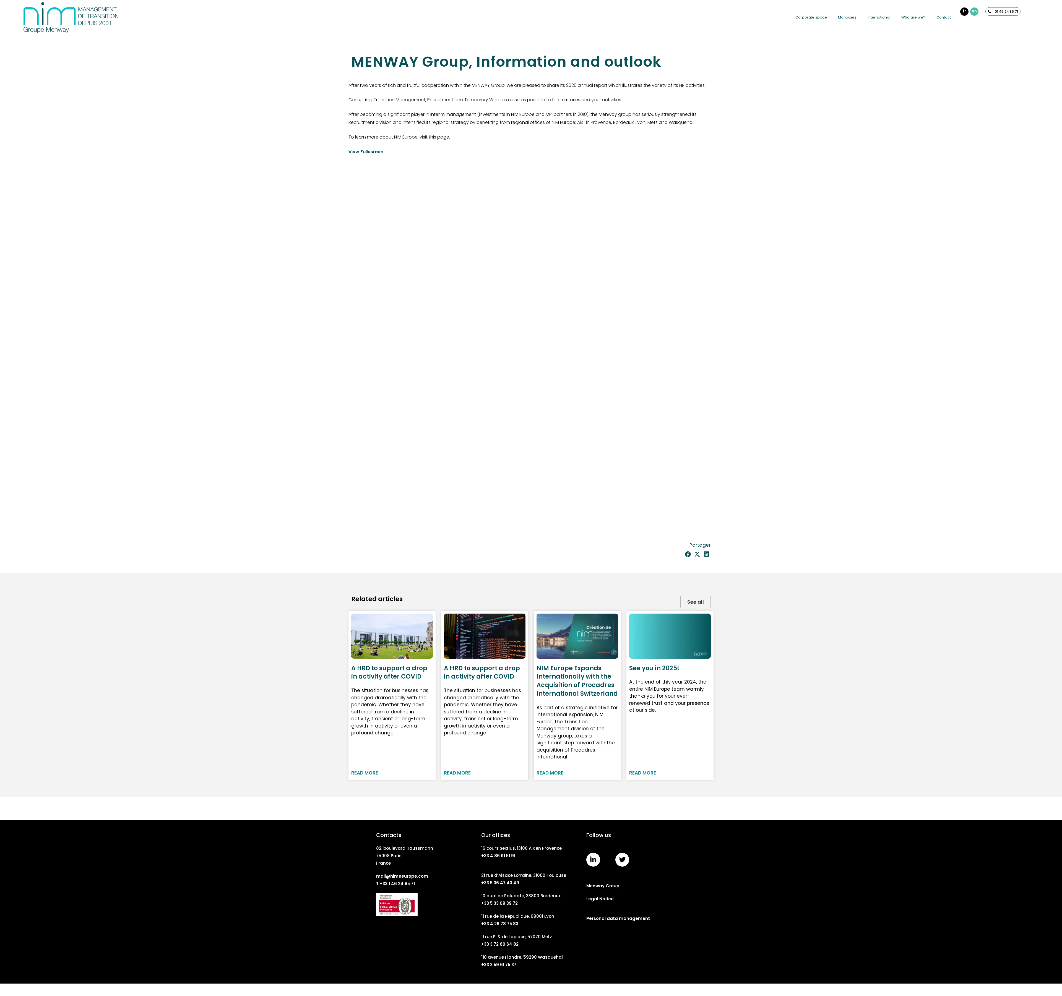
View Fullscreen (365, 151)
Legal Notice (600, 899)
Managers (847, 17)
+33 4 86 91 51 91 (498, 856)
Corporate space (811, 17)
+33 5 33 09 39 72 (499, 903)
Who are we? (913, 17)
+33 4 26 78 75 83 (499, 924)
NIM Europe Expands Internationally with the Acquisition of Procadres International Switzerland (577, 681)
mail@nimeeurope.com (402, 876)
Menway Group (603, 886)
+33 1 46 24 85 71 (397, 884)
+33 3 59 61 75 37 (498, 965)
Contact (943, 17)
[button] (688, 554)
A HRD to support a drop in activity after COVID (389, 672)
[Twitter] (622, 860)
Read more (364, 773)
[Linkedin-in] (593, 860)
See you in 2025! (654, 668)
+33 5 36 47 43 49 (500, 883)
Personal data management (618, 918)
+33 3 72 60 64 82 (500, 944)
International (879, 17)
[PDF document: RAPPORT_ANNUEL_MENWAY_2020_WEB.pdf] (531, 344)
